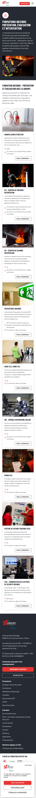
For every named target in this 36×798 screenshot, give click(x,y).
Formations (6, 681)
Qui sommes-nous (9, 713)
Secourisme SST (8, 698)
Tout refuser (28, 765)
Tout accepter (17, 783)
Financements (7, 740)
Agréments (6, 737)
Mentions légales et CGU (11, 745)
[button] (32, 3)
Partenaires (6, 726)
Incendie (5, 695)
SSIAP (4, 702)
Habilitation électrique (10, 691)
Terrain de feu (7, 723)
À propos (5, 710)
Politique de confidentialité (12, 748)
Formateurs (6, 688)
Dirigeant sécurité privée (12, 685)
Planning (5, 733)
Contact (5, 730)
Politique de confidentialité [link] (18, 792)
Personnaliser (17, 788)
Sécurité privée (8, 705)
